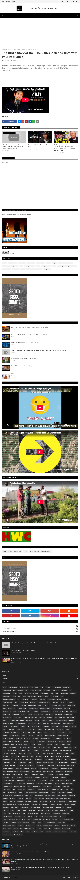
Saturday (68, 807)
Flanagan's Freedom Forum (50, 762)
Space (9, 813)
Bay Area (62, 744)
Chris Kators (29, 720)
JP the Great (45, 777)
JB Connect (6, 726)
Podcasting (28, 801)
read (75, 831)
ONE (4, 729)
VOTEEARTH (52, 732)
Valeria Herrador (62, 732)
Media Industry (64, 711)
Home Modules (59, 771)
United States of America (9, 825)
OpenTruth (28, 798)
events (41, 831)
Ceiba (29, 750)
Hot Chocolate (68, 771)
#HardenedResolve (7, 702)
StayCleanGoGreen (45, 813)
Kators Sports (39, 783)
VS (33, 825)
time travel (12, 834)
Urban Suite (21, 825)
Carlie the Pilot (21, 750)
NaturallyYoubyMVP (50, 795)
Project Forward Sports (55, 705)
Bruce (59, 747)
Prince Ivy (23, 714)
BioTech (5, 747)
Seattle (12, 810)
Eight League (59, 759)
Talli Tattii (30, 816)
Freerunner (73, 762)
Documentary (37, 269)
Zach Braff (15, 831)
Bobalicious (55, 702)
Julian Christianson (42, 780)
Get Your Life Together (8, 768)
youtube (15, 266)
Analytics (26, 741)
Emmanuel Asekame (21, 723)
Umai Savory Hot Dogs (49, 822)
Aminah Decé (11, 708)
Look (15, 263)
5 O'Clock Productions (44, 702)
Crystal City (70, 702)
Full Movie (5, 765)
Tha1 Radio (62, 816)
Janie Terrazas (32, 705)
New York (64, 795)
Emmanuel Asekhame (70, 759)
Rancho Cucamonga (33, 714)
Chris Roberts (73, 693)
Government (6, 705)
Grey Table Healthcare (66, 768)
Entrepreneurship (46, 266)
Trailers (39, 732)
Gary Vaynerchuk (41, 765)
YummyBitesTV (66, 828)
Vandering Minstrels (48, 825)
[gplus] (77, 1)
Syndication (18, 816)
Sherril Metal (41, 810)
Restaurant (5, 807)
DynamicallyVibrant (8, 723)
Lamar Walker (36, 786)
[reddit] (69, 611)
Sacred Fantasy (31, 729)
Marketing (60, 266)
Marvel (20, 792)
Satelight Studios (59, 807)
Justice (51, 780)
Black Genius (12, 747)
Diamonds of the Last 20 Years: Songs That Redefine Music (29, 327)
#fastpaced (36, 738)
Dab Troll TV (25, 756)
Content (30, 753)
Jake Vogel (63, 777)
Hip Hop (48, 263)
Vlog (75, 266)
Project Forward (7, 61)
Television (49, 717)
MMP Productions (12, 792)
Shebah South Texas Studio (40, 631)
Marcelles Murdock (45, 711)
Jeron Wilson (21, 711)
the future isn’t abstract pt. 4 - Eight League (24, 342)
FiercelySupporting (45, 708)
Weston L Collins (7, 828)
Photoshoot (20, 801)
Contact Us (75, 877)
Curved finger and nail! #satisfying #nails (23, 366)
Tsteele (33, 822)
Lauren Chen (57, 786)
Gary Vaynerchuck (29, 765)
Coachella (44, 720)
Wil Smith (15, 828)
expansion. (15, 269)
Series (18, 810)
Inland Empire (59, 774)
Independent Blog (13, 687)
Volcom (73, 825)
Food (21, 266)
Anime (69, 741)
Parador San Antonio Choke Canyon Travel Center (58, 798)
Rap (42, 714)
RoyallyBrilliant (68, 714)
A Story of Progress (7, 551)
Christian (37, 720)
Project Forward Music (36, 690)
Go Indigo (48, 687)
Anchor (32, 741)
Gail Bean (20, 765)
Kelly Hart (29, 711)
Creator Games (51, 753)
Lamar (25, 551)
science (5, 834)
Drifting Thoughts (49, 759)
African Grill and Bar (8, 741)
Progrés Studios (72, 801)
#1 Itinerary (62, 717)
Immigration (35, 774)
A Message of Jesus (45, 738)
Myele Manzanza (18, 795)
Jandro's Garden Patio (8, 780)
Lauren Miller (66, 786)
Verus (70, 732)
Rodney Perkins (49, 714)
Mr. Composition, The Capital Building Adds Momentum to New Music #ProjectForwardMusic (40, 867)
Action (69, 738)
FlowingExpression (63, 762)
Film (60, 263)
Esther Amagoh (7, 762)
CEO (4, 750)
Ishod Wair (19, 777)
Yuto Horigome (6, 831)
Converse (36, 753)
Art (10, 266)
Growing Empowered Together (10, 771)
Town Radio (13, 822)
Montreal (53, 792)
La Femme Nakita (7, 786)
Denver (46, 756)
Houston (23, 705)
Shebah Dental (17, 717)
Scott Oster (5, 810)
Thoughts (54, 819)
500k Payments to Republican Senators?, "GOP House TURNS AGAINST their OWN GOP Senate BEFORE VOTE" (64, 147)
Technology (40, 678)
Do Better (58, 756)
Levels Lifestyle (6, 789)
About (13, 1)
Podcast (5, 266)
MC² (72, 789)
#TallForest (19, 738)
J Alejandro (37, 777)
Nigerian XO (72, 795)
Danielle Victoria (57, 687)
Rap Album (44, 804)
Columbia (13, 753)
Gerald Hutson (70, 765)
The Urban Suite (26, 732)
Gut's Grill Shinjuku (25, 771)
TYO (24, 816)
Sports (40, 675)
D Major (72, 753)
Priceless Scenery (61, 801)
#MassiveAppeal (7, 690)
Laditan (36, 711)
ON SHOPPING (6, 714)
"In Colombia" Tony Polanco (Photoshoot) (24, 358)
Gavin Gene (51, 765)
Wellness (5, 735)
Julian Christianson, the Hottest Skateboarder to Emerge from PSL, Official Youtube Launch (13, 146)
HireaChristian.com (48, 771)
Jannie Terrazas (20, 780)
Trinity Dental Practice (23, 822)
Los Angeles (64, 690)
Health (70, 263)
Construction (22, 753)
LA (28, 726)
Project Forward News (23, 804)
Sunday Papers (56, 813)
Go (33, 263)
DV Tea (17, 756)
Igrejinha (27, 774)
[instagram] (71, 1)
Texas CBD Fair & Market (51, 816)
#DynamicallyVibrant (50, 735)
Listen (10, 263)
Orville (35, 798)
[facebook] (65, 1)
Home (8, 1)
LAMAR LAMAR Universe (67, 783)
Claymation (6, 753)
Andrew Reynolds (52, 741)
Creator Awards (40, 625)
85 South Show (71, 705)
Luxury (66, 789)
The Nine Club (64, 693)
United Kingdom (61, 822)
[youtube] (69, 615)
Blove (19, 747)
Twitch (39, 822)
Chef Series (54, 750)
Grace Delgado (54, 768)
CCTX (75, 747)
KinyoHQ (23, 726)
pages (24, 696)
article (22, 831)
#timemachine (71, 717)
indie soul (64, 831)
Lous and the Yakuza (43, 789)
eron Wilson (35, 831)
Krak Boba (56, 783)
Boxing (54, 747)
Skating (71, 810)
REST (38, 266)
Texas (41, 816)
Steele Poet (42, 717)
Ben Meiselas (25, 699)
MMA (4, 792)
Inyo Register (6, 777)
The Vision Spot (37, 819)
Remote (73, 804)
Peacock (5, 801)
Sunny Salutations (7, 816)
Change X (35, 750)
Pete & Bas (12, 801)
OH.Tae (40, 705)
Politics (14, 696)
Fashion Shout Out (33, 708)
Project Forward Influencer (9, 804)
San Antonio (47, 690)
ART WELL (5, 720)
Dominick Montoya (7, 759)
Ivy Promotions (28, 777)
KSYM (74, 780)
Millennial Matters (43, 792)
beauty (27, 831)
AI (64, 738)
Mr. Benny (69, 792)
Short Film (40, 729)
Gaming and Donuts (43, 723)
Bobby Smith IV (32, 747)
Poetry (32, 266)
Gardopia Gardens (55, 723)
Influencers (50, 774)
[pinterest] (74, 1)
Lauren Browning (47, 786)
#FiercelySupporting (63, 735)
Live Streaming (31, 789)
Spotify (67, 729)
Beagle (68, 744)
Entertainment (6, 269)
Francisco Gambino (57, 708)
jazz (71, 831)
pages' (54, 263)
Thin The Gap (46, 819)
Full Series (12, 765)
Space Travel (16, 813)
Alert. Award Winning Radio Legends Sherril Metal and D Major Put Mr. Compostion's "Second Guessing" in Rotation (44, 860)
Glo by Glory (19, 768)
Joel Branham (14, 726)
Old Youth (12, 798)
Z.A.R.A (13, 373)
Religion (67, 804)
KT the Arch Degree (7, 783)
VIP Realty (28, 825)
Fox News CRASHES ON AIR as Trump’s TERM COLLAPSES (29, 335)
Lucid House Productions (56, 789)
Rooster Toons (24, 807)
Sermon (24, 810)
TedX (36, 816)
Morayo (74, 726)
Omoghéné (20, 798)
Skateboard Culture (50, 729)
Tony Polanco (55, 690)
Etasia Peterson (22, 762)
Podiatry (35, 801)
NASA (26, 795)
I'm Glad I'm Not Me (17, 774)
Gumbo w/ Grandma (68, 723)
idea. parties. (47, 269)
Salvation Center (7, 717)
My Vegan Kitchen (7, 795)
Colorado (51, 720)
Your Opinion (57, 828)
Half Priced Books (36, 771)
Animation (62, 741)
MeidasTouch (34, 699)
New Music (42, 699)
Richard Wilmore (21, 729)
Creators (59, 753)
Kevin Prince (48, 783)
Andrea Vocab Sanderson (9, 699)
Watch (4, 263)
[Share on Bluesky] (19, 121)
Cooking (43, 753)
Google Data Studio (43, 768)
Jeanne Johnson (31, 780)
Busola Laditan (44, 693)
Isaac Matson (6, 696)
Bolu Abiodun (41, 747)
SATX (19, 696)
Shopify (48, 810)
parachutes (39, 735)
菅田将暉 (19, 834)
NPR (31, 795)
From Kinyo (67, 708)
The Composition (15, 732)
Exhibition (31, 762)
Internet (67, 774)
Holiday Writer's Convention (40, 628)
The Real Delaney (26, 819)
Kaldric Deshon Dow (20, 783)
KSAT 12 (68, 780)
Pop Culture (52, 801)
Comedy (27, 266)
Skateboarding (40, 263)
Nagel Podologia (39, 795)
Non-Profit (5, 798)
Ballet (56, 744)
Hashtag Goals (17, 551)
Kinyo (31, 687)
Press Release (11, 729)
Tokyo (33, 732)
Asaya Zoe (26, 744)
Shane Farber (31, 810)
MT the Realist (46, 726)
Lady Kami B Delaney (19, 786)
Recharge (52, 804)
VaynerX (57, 825)
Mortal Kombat (61, 792)
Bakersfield (49, 744)
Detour (52, 756)
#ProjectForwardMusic (26, 269)
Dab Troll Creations (18, 690)
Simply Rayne (63, 810)
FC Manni (38, 762)
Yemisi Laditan (47, 828)
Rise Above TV (33, 702)
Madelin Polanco (24, 702)
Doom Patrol (18, 759)
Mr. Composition (24, 687)
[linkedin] (62, 1)
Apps (12, 744)
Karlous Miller (30, 783)
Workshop (24, 735)
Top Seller (5, 822)
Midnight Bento (66, 726)
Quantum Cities (36, 804)
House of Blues (6, 774)
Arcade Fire (19, 744)
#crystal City (27, 738)
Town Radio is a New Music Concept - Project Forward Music (30, 852)
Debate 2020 (39, 756)
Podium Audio (43, 801)
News (64, 263)
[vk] (30, 615)
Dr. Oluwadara (38, 759)
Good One (33, 768)
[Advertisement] (40, 32)
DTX (13, 756)
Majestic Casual (56, 726)
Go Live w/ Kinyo (7, 711)
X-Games (39, 828)
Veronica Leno (65, 825)
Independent (22, 263)
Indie (54, 266)
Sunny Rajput (65, 813)
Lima (14, 789)
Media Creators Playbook (31, 792)
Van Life (39, 825)
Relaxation (59, 804)
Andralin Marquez (41, 741)
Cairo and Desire (12, 750)
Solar (4, 813)
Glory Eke (26, 768)
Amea (4, 708)
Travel (45, 732)
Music (29, 263)
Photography (68, 266)
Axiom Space (41, 744)
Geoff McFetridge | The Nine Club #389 (38, 146)
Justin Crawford (60, 780)
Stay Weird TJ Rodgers (33, 813)
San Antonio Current (48, 807)
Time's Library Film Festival (66, 819)
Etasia (14, 762)
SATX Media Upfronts (35, 807)
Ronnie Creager (14, 807)
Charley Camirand (44, 750)
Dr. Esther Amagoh (27, 759)
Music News (73, 711)
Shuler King (55, 810)
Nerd (58, 795)
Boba (24, 747)
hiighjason (48, 831)
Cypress (66, 753)
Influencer (42, 774)
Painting (41, 798)
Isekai (13, 777)
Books (48, 747)
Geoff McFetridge (60, 765)
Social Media (60, 729)
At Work (34, 744)
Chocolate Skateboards (65, 750)
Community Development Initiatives (65, 720)
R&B (62, 696)
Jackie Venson (54, 777)
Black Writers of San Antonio (17, 720)
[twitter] (68, 1)
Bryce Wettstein (67, 747)
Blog (3, 1)
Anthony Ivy (6, 744)
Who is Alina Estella (46, 551)
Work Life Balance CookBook (27, 828)
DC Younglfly (6, 756)
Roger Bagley (58, 714)
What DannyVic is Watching (54, 699)
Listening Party (21, 789)
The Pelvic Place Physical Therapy (11, 819)
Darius (31, 756)
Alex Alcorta (18, 741)
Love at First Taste (34, 551)
